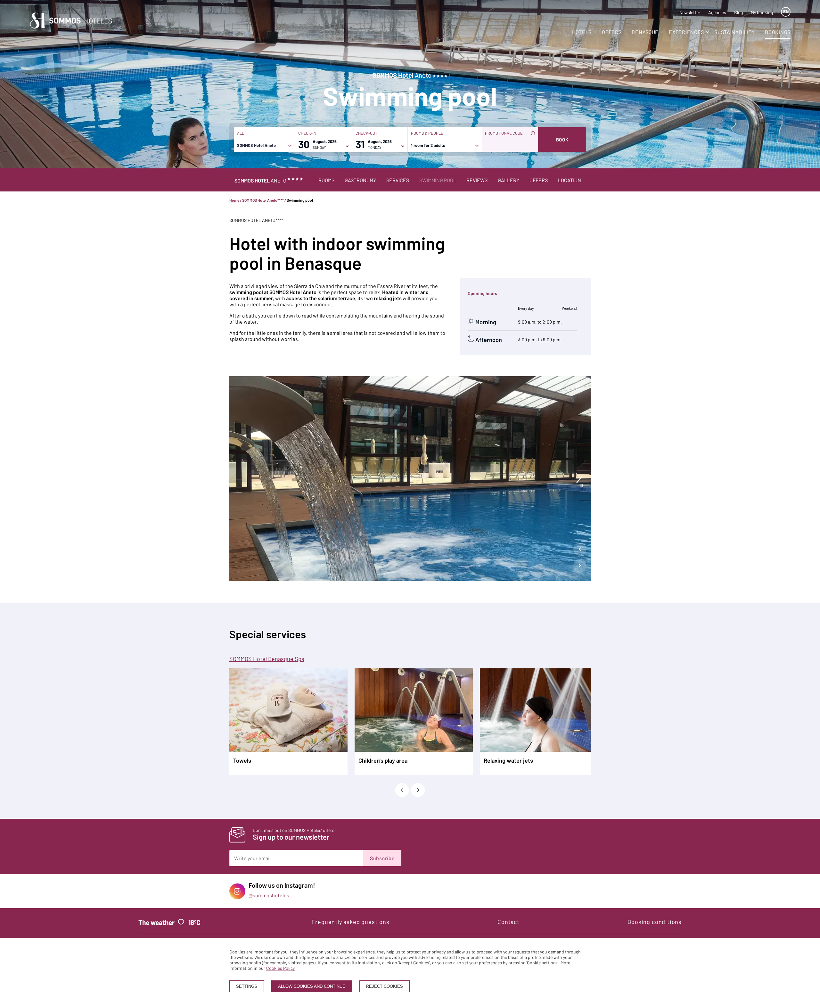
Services (397, 180)
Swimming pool (437, 180)
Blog (738, 12)
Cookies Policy (280, 968)
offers (611, 32)
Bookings (778, 32)
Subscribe (382, 858)
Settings (246, 986)
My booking (762, 12)
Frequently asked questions (351, 921)
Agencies (717, 12)
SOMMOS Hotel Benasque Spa (266, 658)
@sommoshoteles (269, 895)
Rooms (326, 180)
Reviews (477, 180)
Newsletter (689, 12)
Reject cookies (384, 986)
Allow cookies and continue (311, 986)
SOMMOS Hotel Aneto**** (263, 200)
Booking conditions (654, 921)
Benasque (645, 32)
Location (569, 180)
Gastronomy (360, 180)
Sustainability (734, 32)
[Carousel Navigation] (579, 559)
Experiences (686, 32)
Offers (538, 180)
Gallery (508, 180)
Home (234, 200)
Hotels (582, 32)
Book (562, 139)
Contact (508, 921)
